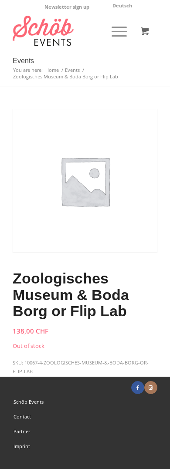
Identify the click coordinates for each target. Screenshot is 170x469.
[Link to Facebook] (137, 387)
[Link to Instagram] (150, 387)
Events (23, 60)
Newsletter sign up (66, 6)
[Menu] (115, 30)
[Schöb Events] (70, 30)
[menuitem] (67, 7)
